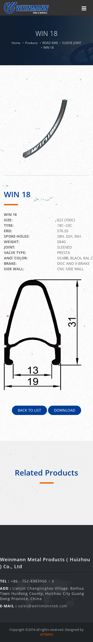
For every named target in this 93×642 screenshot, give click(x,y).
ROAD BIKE (50, 43)
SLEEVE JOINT (71, 43)
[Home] (26, 8)
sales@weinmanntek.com (42, 605)
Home (16, 43)
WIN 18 (48, 47)
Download (64, 410)
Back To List (29, 410)
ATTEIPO (46, 634)
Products (31, 43)
